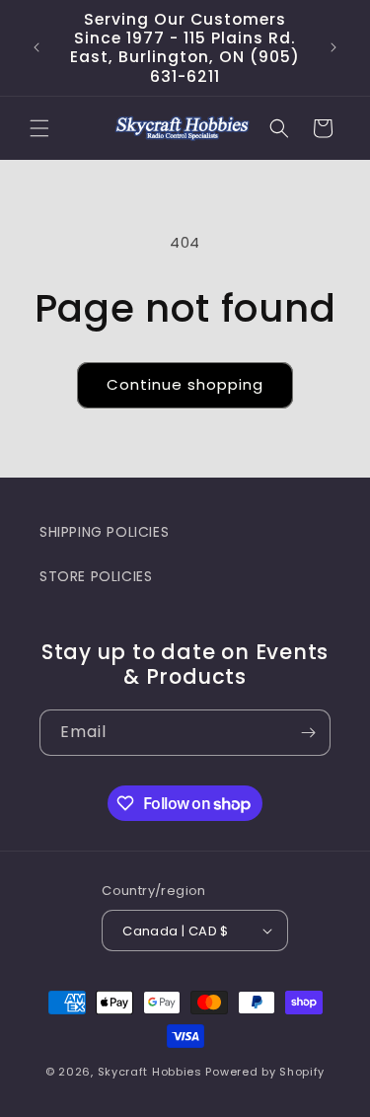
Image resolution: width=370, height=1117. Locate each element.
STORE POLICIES (95, 576)
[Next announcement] (333, 47)
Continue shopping (185, 384)
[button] (39, 128)
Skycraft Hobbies (152, 1072)
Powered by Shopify (265, 1072)
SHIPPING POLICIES (104, 532)
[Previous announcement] (36, 47)
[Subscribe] (308, 732)
